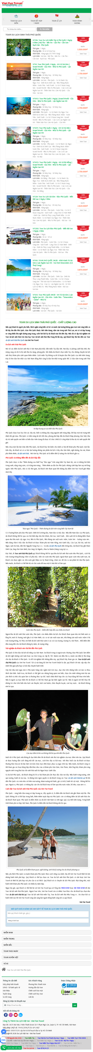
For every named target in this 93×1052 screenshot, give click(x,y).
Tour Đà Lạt (40, 1046)
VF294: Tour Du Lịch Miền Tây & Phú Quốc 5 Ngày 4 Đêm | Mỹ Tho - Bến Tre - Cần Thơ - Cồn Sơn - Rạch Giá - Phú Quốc (52, 42)
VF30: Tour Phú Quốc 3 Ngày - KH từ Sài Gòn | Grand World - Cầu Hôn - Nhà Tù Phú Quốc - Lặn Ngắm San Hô (52, 66)
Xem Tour (83, 53)
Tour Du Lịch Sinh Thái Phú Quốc (23, 35)
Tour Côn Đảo (8, 1046)
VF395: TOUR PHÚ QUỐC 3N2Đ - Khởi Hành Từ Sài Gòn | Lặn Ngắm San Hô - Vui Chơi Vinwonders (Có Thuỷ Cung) (53, 262)
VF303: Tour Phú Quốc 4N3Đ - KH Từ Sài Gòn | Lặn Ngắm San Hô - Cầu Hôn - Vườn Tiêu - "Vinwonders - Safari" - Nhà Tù (53, 297)
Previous (3, 19)
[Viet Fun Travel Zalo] (20, 1015)
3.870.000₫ (83, 269)
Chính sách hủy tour (35, 994)
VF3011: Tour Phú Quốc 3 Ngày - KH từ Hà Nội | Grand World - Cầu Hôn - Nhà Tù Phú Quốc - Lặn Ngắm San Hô (52, 130)
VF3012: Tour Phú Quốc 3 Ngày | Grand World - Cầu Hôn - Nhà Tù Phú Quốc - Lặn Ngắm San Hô (53, 99)
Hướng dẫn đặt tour (35, 987)
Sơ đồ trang (7, 997)
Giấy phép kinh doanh (11, 984)
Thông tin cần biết (10, 980)
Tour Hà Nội (18, 1046)
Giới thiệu (6, 990)
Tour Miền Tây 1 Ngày (44, 1040)
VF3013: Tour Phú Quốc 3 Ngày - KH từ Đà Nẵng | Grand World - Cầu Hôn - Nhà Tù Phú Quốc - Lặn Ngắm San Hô (52, 164)
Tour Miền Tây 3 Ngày (28, 1043)
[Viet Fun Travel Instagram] (10, 1015)
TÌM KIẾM (45, 29)
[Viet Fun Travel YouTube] (15, 1015)
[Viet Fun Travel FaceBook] (5, 1015)
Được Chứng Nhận (68, 980)
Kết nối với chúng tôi (11, 1011)
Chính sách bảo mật (35, 990)
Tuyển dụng (7, 994)
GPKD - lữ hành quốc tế (11, 987)
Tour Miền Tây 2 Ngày (10, 1043)
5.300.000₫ (83, 49)
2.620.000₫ (83, 205)
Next (89, 19)
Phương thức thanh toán (37, 984)
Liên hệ (31, 997)
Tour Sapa (29, 1046)
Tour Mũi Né (51, 1046)
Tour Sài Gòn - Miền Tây (72, 1043)
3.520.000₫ (83, 304)
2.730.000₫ (83, 73)
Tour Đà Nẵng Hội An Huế (67, 1046)
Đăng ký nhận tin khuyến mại (14, 1001)
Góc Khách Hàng (35, 980)
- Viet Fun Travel (34, 1033)
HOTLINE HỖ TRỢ (14, 1048)
